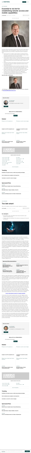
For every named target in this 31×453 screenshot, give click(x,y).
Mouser (17, 383)
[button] (2, 2)
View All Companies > (15, 166)
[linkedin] (14, 18)
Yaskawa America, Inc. (19, 162)
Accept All (27, 451)
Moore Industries (4, 163)
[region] (15, 451)
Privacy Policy (3, 451)
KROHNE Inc (4, 161)
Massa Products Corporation (6, 162)
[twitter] (15, 18)
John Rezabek (4, 208)
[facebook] (12, 18)
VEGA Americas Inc (19, 161)
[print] (28, 18)
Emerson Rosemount (5, 157)
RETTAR (17, 157)
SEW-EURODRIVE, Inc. (19, 158)
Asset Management (4, 6)
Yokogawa (17, 163)
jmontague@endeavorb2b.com (9, 90)
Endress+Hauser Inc (5, 158)
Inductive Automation (5, 384)
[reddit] (16, 18)
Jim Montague (4, 15)
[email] (18, 18)
